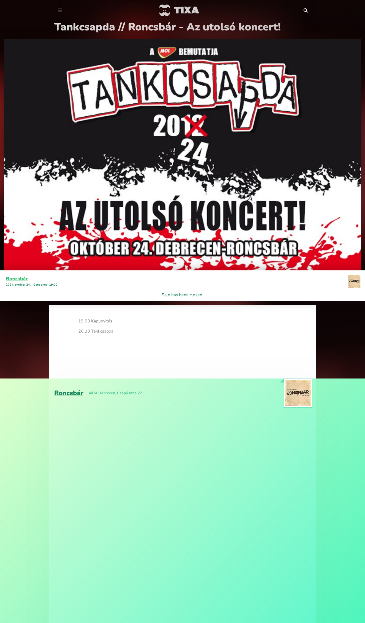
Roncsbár (17, 278)
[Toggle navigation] (60, 10)
